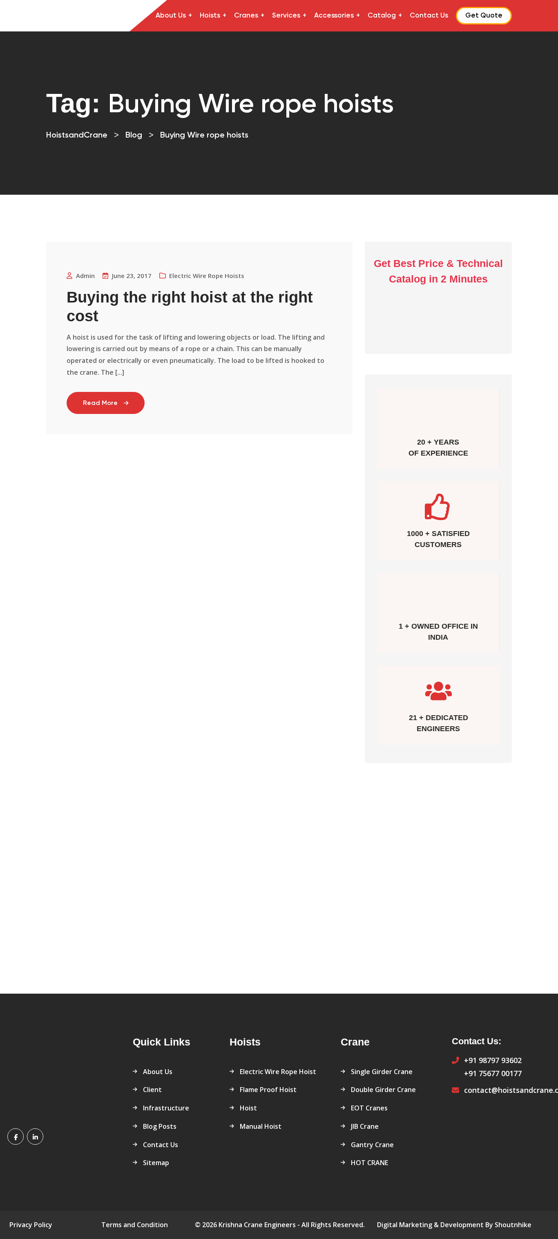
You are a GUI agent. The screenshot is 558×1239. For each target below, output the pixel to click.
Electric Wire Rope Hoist (278, 1071)
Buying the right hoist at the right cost (190, 307)
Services (286, 15)
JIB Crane (365, 1126)
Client (152, 1089)
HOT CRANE (369, 1162)
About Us (171, 15)
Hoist (248, 1107)
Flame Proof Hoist (268, 1089)
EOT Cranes (369, 1107)
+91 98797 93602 (493, 1060)
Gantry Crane (372, 1144)
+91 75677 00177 (493, 1073)
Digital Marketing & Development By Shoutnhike (454, 1224)
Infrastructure (166, 1107)
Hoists (210, 15)
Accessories (334, 15)
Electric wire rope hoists (206, 275)
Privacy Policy (30, 1224)
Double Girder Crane (383, 1089)
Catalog (382, 15)
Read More (100, 403)
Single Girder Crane (382, 1071)
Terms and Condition (134, 1224)
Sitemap (156, 1162)
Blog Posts (159, 1126)
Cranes (246, 15)
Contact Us (429, 15)
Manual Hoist (260, 1126)
